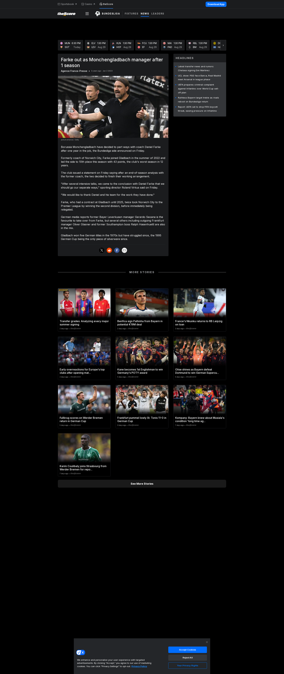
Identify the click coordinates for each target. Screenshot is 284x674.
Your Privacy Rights (187, 665)
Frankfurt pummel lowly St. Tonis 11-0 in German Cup (141, 419)
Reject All (188, 657)
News (145, 13)
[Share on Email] (124, 250)
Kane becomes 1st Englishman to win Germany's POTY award (140, 371)
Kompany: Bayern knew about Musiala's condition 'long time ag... (199, 419)
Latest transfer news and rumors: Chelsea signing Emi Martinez (196, 68)
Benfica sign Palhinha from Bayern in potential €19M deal (140, 322)
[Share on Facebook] (116, 250)
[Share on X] (101, 250)
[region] (142, 656)
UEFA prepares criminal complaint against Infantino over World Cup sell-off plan (198, 88)
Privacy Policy (139, 666)
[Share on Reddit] (109, 250)
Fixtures (131, 13)
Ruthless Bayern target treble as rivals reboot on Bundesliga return (198, 99)
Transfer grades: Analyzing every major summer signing (84, 322)
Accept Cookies (187, 649)
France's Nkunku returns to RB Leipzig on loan (198, 322)
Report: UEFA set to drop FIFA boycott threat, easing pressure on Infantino (198, 109)
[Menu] (87, 14)
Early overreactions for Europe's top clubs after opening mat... (82, 371)
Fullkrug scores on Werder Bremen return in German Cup (81, 419)
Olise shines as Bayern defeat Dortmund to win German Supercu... (197, 371)
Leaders (157, 13)
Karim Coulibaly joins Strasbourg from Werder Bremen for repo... (83, 467)
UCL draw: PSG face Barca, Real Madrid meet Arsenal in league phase (199, 77)
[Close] (207, 642)
